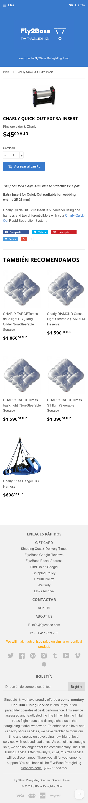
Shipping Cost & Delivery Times (44, 548)
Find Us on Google (44, 566)
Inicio (6, 72)
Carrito (79, 5)
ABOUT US (44, 616)
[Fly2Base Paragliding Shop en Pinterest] (33, 656)
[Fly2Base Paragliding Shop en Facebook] (22, 656)
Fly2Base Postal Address (44, 560)
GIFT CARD (44, 542)
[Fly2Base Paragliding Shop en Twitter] (11, 656)
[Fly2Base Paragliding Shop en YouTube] (66, 656)
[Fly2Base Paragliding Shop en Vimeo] (77, 656)
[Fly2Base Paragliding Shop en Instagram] (44, 656)
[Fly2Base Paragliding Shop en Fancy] (44, 665)
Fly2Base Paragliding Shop (47, 786)
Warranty (44, 585)
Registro (76, 687)
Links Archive (44, 591)
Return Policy (44, 579)
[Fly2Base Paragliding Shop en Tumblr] (55, 656)
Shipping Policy (44, 573)
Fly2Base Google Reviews (44, 554)
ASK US (44, 607)
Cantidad (9, 148)
